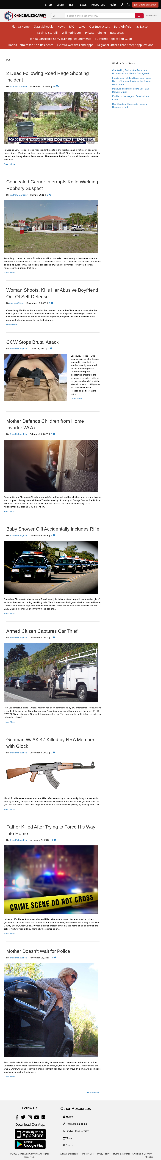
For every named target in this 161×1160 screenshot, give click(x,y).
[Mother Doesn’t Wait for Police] (51, 1010)
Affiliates (149, 1157)
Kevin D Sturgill (47, 32)
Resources (98, 4)
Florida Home (21, 26)
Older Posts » (93, 1092)
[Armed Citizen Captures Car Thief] (51, 672)
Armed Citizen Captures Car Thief (41, 631)
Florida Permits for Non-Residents (30, 45)
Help (113, 4)
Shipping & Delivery (142, 1153)
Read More (9, 164)
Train (72, 4)
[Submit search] (139, 15)
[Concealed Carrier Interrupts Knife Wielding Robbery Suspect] (51, 226)
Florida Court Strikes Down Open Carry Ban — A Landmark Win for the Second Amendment (131, 81)
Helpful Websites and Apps (75, 45)
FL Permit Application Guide (114, 39)
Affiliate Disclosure (69, 1153)
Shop (48, 4)
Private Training (95, 32)
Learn (60, 4)
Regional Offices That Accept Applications (125, 45)
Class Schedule (43, 26)
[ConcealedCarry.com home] (26, 16)
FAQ (72, 26)
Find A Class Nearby (77, 1131)
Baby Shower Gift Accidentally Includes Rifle (52, 528)
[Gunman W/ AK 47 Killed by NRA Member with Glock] (51, 775)
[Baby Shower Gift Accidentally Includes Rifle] (51, 567)
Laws (83, 4)
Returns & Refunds (120, 1153)
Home (69, 1116)
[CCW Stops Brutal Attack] (35, 377)
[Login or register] (122, 4)
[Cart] (128, 4)
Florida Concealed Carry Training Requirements (60, 39)
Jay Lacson (142, 26)
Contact (69, 1145)
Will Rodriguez (71, 32)
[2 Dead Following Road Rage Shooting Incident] (51, 118)
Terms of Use (87, 1153)
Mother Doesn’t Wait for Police (38, 951)
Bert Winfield (122, 26)
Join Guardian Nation (145, 4)
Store (69, 1138)
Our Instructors (99, 26)
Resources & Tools (76, 1124)
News (61, 26)
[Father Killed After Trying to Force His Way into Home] (51, 879)
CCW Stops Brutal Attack (32, 342)
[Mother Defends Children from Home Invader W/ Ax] (51, 465)
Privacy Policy (102, 1153)
